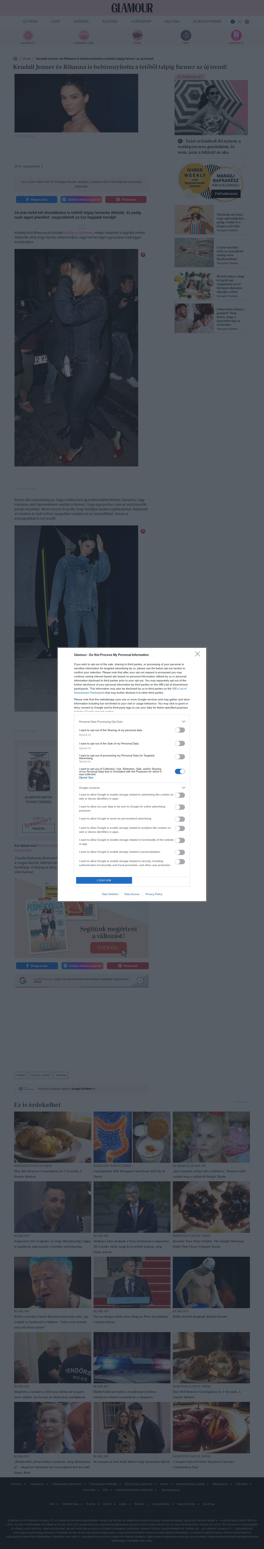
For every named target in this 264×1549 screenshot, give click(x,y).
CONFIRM (104, 880)
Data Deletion (110, 894)
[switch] (180, 730)
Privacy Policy (154, 894)
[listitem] (132, 722)
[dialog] (132, 774)
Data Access (132, 894)
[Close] (199, 655)
